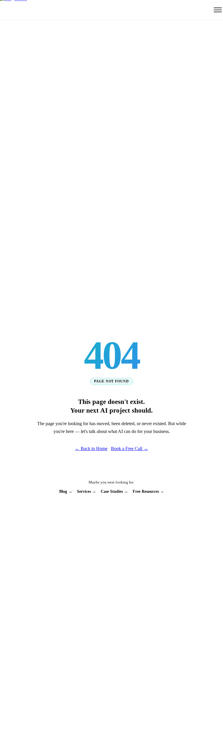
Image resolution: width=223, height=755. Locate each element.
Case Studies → (114, 491)
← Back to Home (91, 448)
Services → (86, 491)
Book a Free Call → (129, 448)
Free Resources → (148, 491)
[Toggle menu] (218, 10)
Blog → (65, 491)
